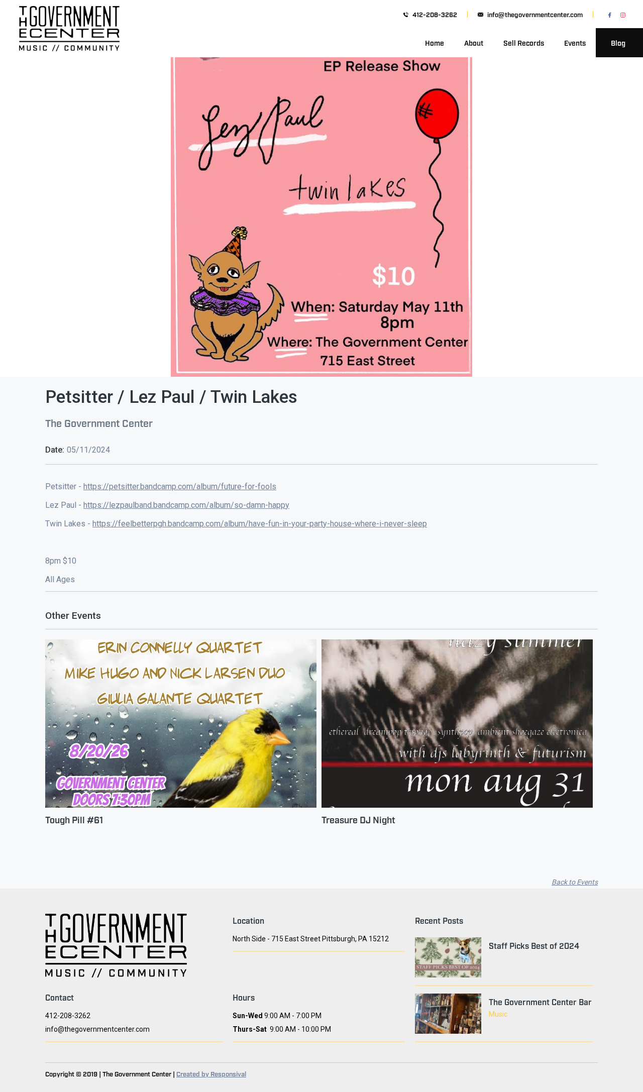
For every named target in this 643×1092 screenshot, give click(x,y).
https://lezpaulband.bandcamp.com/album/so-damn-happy (186, 505)
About (473, 42)
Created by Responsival (211, 1073)
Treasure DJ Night (358, 819)
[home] (69, 42)
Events (575, 42)
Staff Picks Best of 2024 (534, 945)
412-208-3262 (434, 14)
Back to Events (575, 882)
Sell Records (523, 42)
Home (434, 42)
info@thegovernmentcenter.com (535, 14)
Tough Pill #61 (74, 819)
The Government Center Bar (540, 1002)
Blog (618, 42)
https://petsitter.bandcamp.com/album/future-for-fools (179, 486)
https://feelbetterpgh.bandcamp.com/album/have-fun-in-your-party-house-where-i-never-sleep (259, 523)
